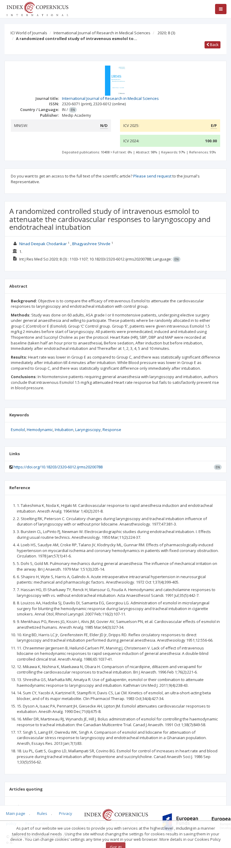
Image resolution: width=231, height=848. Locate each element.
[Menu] (220, 9)
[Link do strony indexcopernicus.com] (116, 816)
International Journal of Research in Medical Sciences (102, 32)
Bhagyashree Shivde (91, 243)
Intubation (64, 429)
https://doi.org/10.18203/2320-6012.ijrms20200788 (58, 467)
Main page (15, 813)
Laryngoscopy (88, 429)
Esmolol (18, 429)
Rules (42, 813)
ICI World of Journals (29, 32)
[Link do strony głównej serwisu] (37, 8)
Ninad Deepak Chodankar (43, 243)
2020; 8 (166, 32)
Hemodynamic (40, 429)
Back (214, 44)
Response (112, 429)
